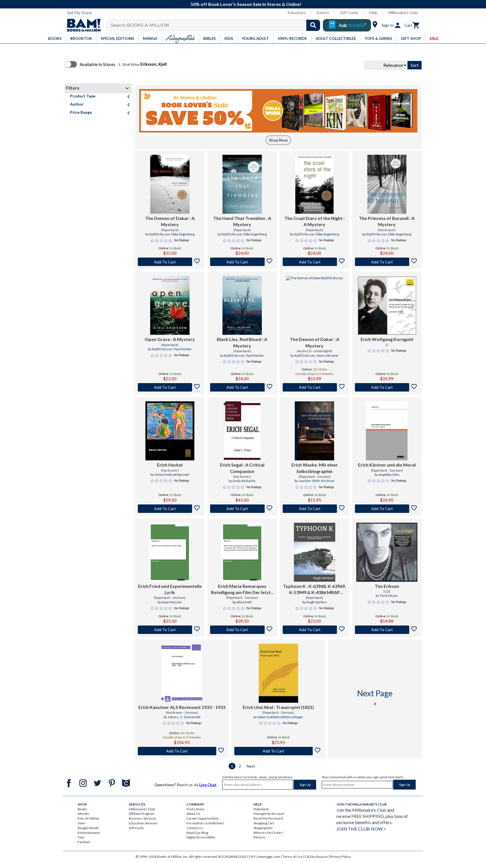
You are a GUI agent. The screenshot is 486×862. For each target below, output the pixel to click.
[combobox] (216, 25)
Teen (81, 823)
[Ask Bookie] (347, 25)
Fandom (84, 842)
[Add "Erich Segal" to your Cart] (242, 508)
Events (323, 12)
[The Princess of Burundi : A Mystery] (387, 184)
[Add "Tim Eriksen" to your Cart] (387, 630)
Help (373, 12)
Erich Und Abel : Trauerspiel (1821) (278, 707)
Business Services (142, 818)
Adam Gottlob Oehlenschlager (280, 717)
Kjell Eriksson (159, 234)
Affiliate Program (141, 813)
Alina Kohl (244, 602)
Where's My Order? (268, 833)
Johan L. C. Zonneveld (184, 717)
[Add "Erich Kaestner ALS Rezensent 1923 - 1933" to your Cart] (182, 751)
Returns (259, 837)
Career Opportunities (202, 818)
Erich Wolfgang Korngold (387, 339)
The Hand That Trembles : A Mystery (242, 221)
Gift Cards (349, 12)
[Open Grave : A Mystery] (170, 305)
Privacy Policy (340, 856)
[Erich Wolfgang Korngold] (387, 305)
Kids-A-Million (88, 818)
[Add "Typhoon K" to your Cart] (314, 630)
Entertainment (89, 833)
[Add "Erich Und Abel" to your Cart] (278, 751)
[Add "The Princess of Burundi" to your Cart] (387, 262)
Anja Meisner (172, 602)
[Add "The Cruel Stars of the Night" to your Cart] (314, 262)
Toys (81, 837)
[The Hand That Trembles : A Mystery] (242, 184)
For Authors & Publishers (205, 823)
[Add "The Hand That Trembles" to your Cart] (242, 262)
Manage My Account (268, 813)
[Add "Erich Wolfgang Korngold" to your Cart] (387, 387)
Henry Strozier (327, 355)
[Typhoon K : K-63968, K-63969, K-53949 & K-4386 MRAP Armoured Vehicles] (314, 552)
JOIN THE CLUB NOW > (361, 828)
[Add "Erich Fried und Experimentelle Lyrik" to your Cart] (170, 630)
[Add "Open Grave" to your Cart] (170, 387)
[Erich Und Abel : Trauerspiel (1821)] (278, 673)
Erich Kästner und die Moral (387, 464)
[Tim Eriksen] (387, 552)
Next (251, 766)
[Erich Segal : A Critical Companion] (242, 431)
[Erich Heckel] (170, 431)
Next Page (375, 697)
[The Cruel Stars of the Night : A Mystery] (314, 184)
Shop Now (278, 140)
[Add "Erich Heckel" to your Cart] (170, 508)
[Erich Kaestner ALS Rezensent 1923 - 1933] (181, 673)
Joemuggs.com (268, 856)
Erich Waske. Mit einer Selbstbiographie (314, 468)
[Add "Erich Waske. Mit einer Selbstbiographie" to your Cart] (314, 508)
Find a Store (195, 809)
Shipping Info (262, 828)
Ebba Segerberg (182, 234)
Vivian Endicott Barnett (171, 474)
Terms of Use (292, 856)
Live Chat (208, 784)
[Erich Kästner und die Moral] (386, 431)
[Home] (82, 25)
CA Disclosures (316, 856)
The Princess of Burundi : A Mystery (387, 221)
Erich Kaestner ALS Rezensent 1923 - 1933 (181, 707)
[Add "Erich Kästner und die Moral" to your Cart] (387, 508)
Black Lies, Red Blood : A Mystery (242, 342)
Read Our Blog (197, 833)
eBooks (83, 813)
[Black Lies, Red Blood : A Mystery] (242, 305)
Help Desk (261, 809)
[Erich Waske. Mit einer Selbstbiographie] (314, 431)
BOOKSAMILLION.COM (236, 856)
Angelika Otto (389, 474)
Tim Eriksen (387, 586)
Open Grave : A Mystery (170, 339)
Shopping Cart (263, 823)
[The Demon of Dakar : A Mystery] (170, 184)
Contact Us (194, 828)
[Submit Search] (313, 25)
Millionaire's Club (403, 12)
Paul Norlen (183, 349)
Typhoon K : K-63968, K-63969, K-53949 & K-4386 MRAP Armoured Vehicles (314, 589)
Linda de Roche (244, 481)
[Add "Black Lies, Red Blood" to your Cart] (242, 387)
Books (82, 809)
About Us (193, 813)
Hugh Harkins (316, 602)
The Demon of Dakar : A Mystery (170, 221)
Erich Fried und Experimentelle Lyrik (170, 589)
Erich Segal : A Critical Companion (242, 468)
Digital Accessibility (200, 837)
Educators (297, 12)
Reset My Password (268, 818)
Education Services (143, 823)
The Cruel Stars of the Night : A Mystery (314, 221)
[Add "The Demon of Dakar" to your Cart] (170, 262)
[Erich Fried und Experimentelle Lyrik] (170, 552)
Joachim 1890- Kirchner (316, 481)
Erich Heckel (170, 464)
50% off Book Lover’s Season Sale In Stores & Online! (246, 4)
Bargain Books (88, 828)
